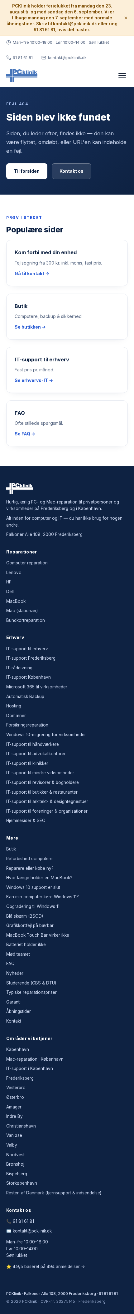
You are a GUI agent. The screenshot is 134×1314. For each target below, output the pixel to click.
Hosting (13, 705)
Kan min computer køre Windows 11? (42, 896)
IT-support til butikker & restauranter (42, 792)
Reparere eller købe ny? (30, 868)
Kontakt (13, 1021)
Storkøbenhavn (21, 1183)
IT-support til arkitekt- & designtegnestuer (47, 801)
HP (9, 581)
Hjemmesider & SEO (25, 820)
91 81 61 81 (23, 57)
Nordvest (15, 1154)
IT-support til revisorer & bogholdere (42, 782)
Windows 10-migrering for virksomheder (46, 734)
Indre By (14, 1116)
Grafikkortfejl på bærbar (30, 925)
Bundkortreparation (25, 620)
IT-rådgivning (19, 667)
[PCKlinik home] (21, 75)
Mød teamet (18, 954)
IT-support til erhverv (27, 648)
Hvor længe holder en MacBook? (39, 877)
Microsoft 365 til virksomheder (36, 686)
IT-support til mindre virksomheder (40, 772)
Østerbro (15, 1097)
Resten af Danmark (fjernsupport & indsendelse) (53, 1192)
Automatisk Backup (25, 696)
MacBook (16, 601)
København (17, 1049)
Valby (11, 1145)
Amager (14, 1106)
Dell (10, 591)
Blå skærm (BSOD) (24, 916)
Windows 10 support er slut (33, 887)
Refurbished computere (29, 858)
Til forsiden (27, 171)
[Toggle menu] (122, 76)
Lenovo (14, 572)
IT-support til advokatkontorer (36, 753)
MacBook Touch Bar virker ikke (37, 935)
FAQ (10, 963)
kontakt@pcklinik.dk (67, 57)
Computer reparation (27, 562)
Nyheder (14, 973)
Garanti (13, 1001)
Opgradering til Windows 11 (33, 906)
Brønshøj (15, 1164)
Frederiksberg (20, 1078)
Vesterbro (16, 1087)
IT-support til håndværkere (32, 744)
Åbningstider (18, 1011)
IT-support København (28, 677)
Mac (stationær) (22, 610)
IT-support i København (29, 1068)
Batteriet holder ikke (26, 944)
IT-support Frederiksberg (30, 658)
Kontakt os (72, 171)
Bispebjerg (16, 1173)
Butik (11, 848)
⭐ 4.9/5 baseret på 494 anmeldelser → (45, 1266)
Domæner (16, 715)
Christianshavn (21, 1125)
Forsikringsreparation (27, 724)
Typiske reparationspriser (31, 992)
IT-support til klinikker (27, 763)
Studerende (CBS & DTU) (31, 982)
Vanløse (14, 1135)
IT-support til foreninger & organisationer (47, 811)
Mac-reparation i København (35, 1059)
